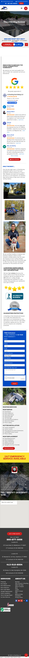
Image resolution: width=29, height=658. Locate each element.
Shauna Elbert (11, 111)
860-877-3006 (14, 539)
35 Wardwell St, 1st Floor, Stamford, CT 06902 (14, 556)
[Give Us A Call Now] (26, 8)
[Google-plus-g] (21, 601)
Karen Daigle (10, 106)
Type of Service (8, 353)
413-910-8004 (14, 565)
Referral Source (8, 363)
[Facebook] (16, 601)
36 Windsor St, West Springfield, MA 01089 (14, 570)
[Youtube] (19, 601)
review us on (11, 102)
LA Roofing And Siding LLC (15, 94)
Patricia (9, 122)
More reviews (14, 155)
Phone (6, 343)
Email (5, 348)
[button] (21, 8)
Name (6, 339)
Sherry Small (10, 135)
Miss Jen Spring (11, 145)
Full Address (7, 358)
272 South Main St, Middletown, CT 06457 (14, 545)
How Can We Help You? (10, 367)
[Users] (27, 601)
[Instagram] (24, 601)
